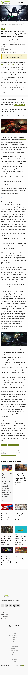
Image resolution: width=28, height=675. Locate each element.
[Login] (25, 2)
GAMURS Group (24, 665)
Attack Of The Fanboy (14, 635)
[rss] (2, 605)
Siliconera (14, 639)
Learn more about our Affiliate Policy (8, 455)
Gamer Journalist (14, 646)
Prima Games (14, 637)
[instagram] (6, 605)
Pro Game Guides (14, 628)
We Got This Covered (14, 642)
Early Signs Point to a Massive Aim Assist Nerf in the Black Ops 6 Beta (20, 477)
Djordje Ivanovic (19, 544)
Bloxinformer (14, 659)
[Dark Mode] (19, 2)
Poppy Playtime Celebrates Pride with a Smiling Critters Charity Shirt (6, 561)
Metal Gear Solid (19, 105)
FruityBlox (14, 657)
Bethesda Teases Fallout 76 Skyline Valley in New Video (20, 560)
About (2, 612)
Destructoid (14, 644)
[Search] (15, 2)
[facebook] (14, 605)
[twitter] (10, 605)
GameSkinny (14, 648)
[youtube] (18, 605)
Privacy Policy (4, 616)
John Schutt (18, 482)
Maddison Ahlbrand (20, 524)
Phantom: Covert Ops (8, 65)
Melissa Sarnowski (6, 522)
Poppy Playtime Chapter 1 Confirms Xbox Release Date (6, 517)
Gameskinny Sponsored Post (6, 497)
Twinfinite (14, 631)
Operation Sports (14, 650)
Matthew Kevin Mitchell (21, 565)
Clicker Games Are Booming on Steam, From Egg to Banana (21, 539)
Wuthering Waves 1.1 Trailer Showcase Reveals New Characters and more (21, 518)
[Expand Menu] (22, 2)
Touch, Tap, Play (14, 655)
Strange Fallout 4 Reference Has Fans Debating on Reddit (7, 539)
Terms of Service (5, 614)
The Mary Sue (14, 652)
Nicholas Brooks (5, 544)
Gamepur (14, 633)
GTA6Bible (14, 661)
